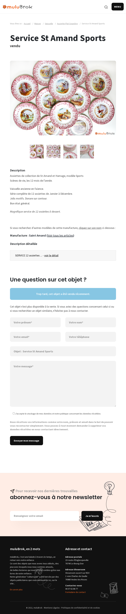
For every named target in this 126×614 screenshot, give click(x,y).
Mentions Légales (52, 607)
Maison (37, 23)
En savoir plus (16, 589)
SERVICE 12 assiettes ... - (36, 255)
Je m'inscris (92, 515)
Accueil (27, 23)
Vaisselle (49, 23)
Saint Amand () (51, 235)
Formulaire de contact (75, 592)
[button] (118, 6)
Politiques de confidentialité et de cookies (80, 607)
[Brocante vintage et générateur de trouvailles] (17, 6)
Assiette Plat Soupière (67, 23)
